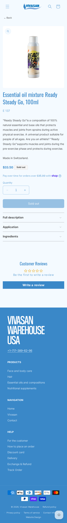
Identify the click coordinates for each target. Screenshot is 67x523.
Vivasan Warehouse (29, 507)
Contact (12, 420)
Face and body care (19, 370)
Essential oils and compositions (26, 382)
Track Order (14, 469)
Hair (9, 376)
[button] (7, 6)
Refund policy (49, 507)
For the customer (17, 440)
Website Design (33, 517)
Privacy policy (13, 512)
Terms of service (32, 512)
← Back (8, 17)
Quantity (7, 182)
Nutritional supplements (21, 388)
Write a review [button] (33, 285)
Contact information (53, 512)
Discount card (15, 452)
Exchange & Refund (19, 464)
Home (11, 408)
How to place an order (20, 446)
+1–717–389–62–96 (19, 350)
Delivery (12, 458)
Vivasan (12, 414)
